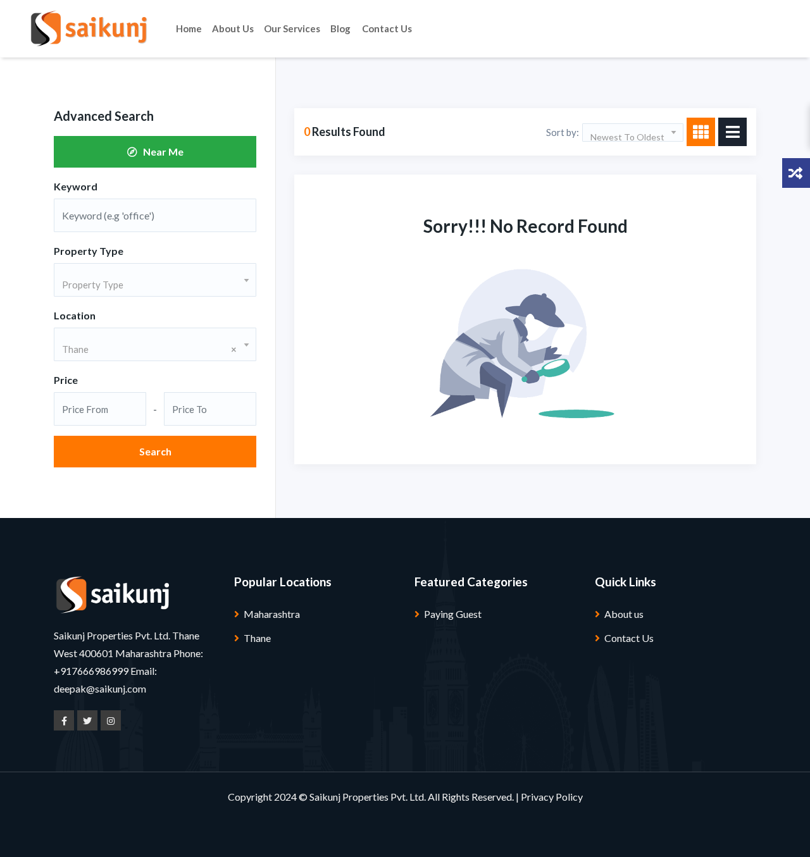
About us (233, 28)
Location (75, 315)
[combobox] (155, 280)
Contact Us (387, 28)
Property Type (88, 251)
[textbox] (155, 284)
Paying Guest (453, 614)
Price (66, 380)
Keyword (75, 186)
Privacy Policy (552, 797)
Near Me (160, 151)
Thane (257, 638)
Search (155, 451)
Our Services (292, 28)
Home (189, 28)
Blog (340, 28)
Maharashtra (272, 614)
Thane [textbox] (149, 349)
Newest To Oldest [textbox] (627, 137)
